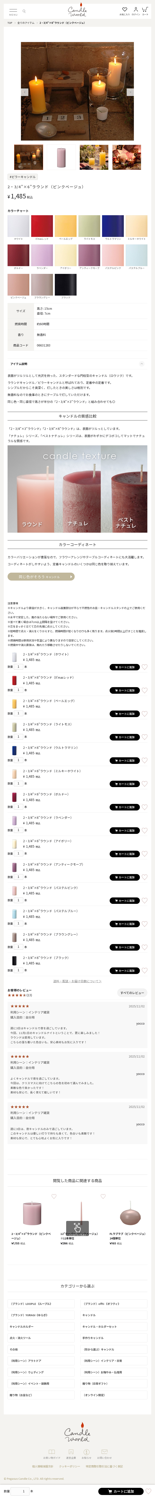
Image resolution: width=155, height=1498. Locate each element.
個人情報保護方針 (42, 1466)
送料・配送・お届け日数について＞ (77, 981)
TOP (10, 23)
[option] (77, 91)
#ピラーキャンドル (23, 176)
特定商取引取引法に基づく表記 (104, 1466)
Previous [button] (24, 92)
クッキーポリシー (69, 1466)
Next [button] (130, 92)
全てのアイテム (25, 23)
